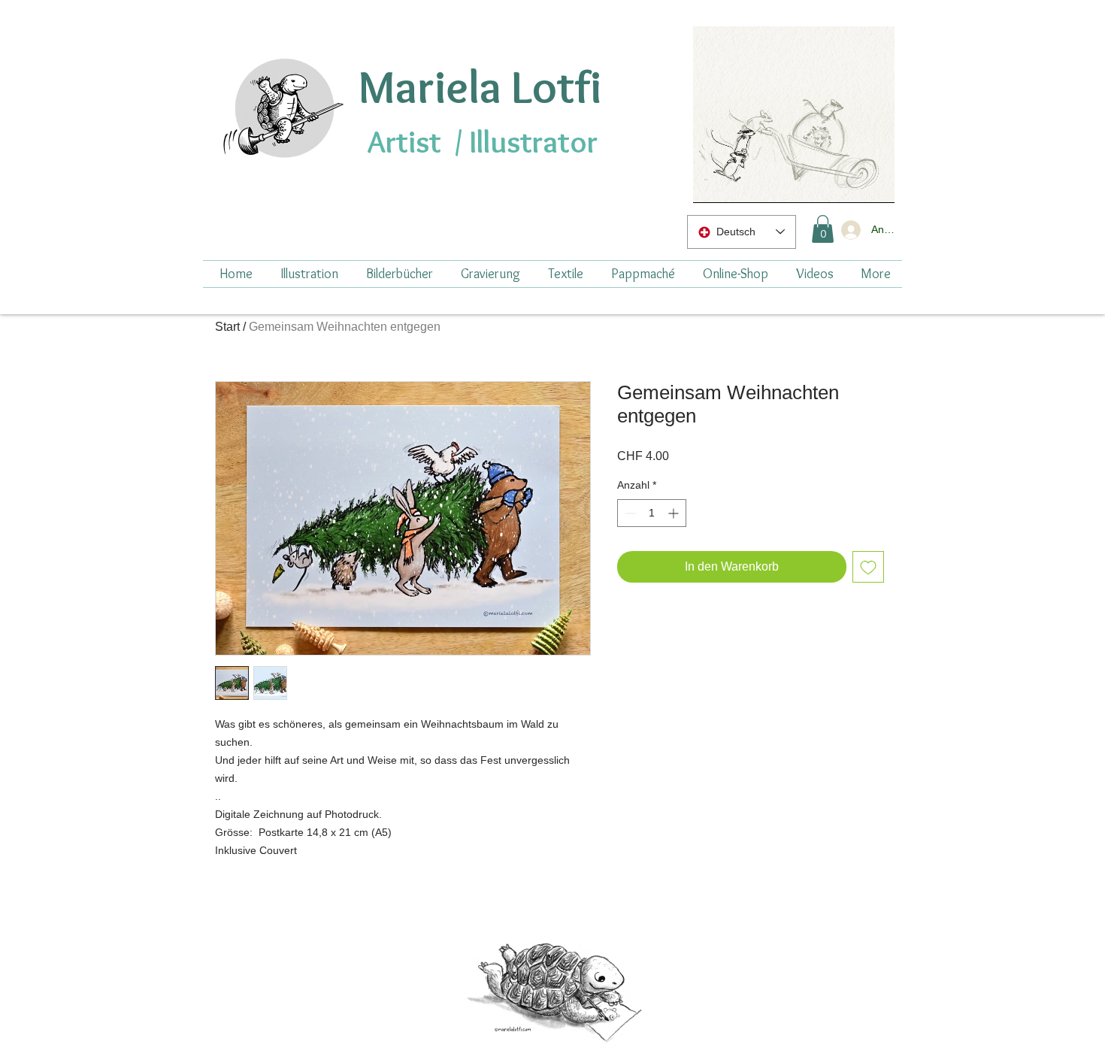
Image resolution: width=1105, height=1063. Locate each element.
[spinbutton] (651, 513)
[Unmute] (738, 182)
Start (227, 326)
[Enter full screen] (874, 182)
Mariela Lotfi (479, 86)
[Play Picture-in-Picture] (848, 182)
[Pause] (712, 182)
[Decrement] (628, 513)
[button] (822, 229)
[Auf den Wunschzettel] (868, 567)
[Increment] (674, 513)
